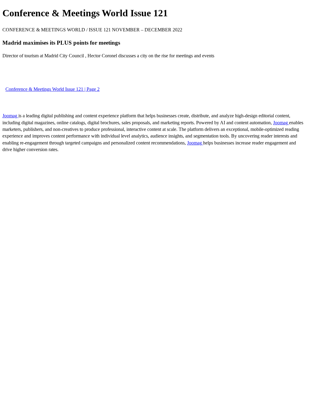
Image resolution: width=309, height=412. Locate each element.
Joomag (10, 115)
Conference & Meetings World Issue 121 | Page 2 (52, 89)
